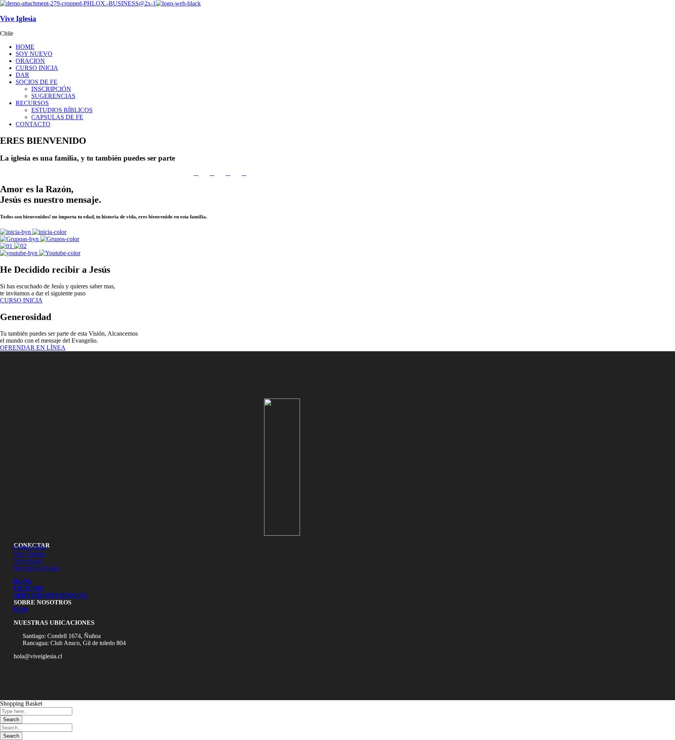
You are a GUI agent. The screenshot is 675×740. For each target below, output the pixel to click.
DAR (21, 609)
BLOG (23, 581)
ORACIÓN (29, 588)
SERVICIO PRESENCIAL (51, 595)
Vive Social (28, 561)
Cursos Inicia (30, 546)
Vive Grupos (29, 554)
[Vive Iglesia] (78, 3)
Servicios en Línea (36, 568)
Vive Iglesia (18, 18)
